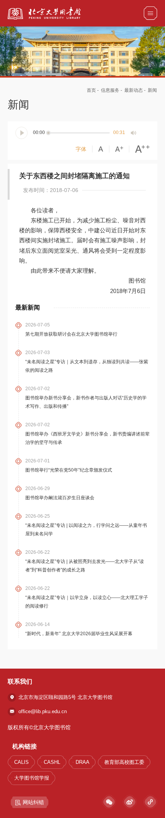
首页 (91, 90)
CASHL (52, 762)
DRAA (82, 762)
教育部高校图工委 (124, 762)
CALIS (21, 762)
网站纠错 (33, 802)
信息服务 (110, 90)
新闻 (152, 90)
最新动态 (133, 90)
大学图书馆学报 (31, 778)
